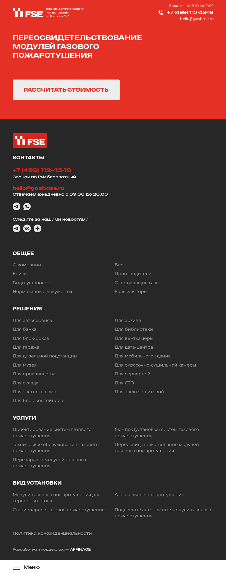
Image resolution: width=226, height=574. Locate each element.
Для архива (128, 320)
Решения (27, 308)
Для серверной (132, 373)
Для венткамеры (134, 338)
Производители (133, 273)
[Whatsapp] (27, 206)
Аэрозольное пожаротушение (149, 494)
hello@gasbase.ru (196, 18)
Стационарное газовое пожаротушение (59, 509)
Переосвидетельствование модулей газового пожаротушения (157, 447)
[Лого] (28, 13)
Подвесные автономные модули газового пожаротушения (163, 512)
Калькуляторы (131, 291)
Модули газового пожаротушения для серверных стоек (57, 497)
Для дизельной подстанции (45, 356)
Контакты (28, 157)
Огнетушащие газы (137, 282)
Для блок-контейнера (38, 400)
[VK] (27, 228)
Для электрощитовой (139, 391)
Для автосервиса (32, 320)
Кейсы (20, 273)
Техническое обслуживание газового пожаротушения (56, 447)
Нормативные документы (42, 291)
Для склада (25, 383)
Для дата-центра (134, 347)
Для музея (25, 365)
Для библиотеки (134, 329)
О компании (27, 264)
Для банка (24, 329)
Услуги (24, 418)
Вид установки (37, 483)
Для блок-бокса (31, 338)
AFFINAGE (80, 549)
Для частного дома (34, 391)
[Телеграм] (16, 206)
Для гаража (26, 347)
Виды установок (31, 282)
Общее (23, 253)
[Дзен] (37, 228)
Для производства (34, 373)
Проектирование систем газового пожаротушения (52, 432)
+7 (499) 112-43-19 (190, 12)
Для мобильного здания (143, 356)
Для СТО (124, 383)
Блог (120, 264)
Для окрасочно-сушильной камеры (155, 365)
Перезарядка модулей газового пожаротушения (49, 462)
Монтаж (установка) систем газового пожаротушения (157, 432)
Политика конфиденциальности (52, 533)
